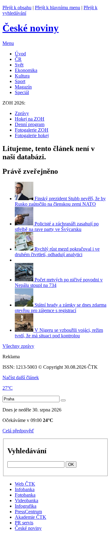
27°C (7, 388)
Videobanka (26, 500)
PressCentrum (28, 511)
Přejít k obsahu (16, 7)
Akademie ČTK (30, 517)
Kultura (22, 75)
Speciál (22, 92)
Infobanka (25, 489)
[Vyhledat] (63, 400)
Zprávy (22, 113)
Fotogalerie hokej (32, 135)
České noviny (28, 528)
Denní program (29, 124)
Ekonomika (26, 70)
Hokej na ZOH (29, 118)
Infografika (25, 506)
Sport (20, 81)
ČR (18, 59)
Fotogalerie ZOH (31, 130)
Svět (19, 64)
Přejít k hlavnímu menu (57, 7)
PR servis (24, 522)
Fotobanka (25, 495)
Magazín (23, 86)
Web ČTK (25, 483)
